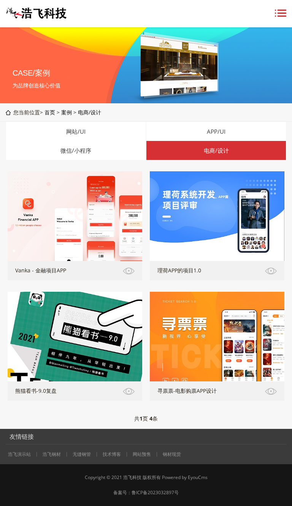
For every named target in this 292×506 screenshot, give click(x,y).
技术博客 (112, 454)
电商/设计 (89, 112)
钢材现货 (172, 454)
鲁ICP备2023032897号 (155, 492)
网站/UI (76, 131)
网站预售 (142, 454)
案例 (66, 112)
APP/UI (216, 131)
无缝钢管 (82, 454)
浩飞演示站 (19, 454)
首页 (49, 112)
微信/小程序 (75, 150)
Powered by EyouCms (184, 477)
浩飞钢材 (52, 454)
